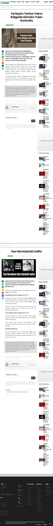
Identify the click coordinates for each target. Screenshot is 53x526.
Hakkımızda (3, 502)
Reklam (27, 2)
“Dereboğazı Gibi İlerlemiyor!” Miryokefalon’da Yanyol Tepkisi (47, 197)
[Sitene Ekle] (4, 497)
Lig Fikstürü (39, 498)
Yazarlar (20, 495)
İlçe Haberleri (10, 7)
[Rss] (13, 494)
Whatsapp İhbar (4, 513)
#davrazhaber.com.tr (15, 358)
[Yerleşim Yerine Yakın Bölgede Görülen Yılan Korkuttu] (19, 38)
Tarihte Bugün (38, 500)
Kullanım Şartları (4, 511)
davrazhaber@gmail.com (18, 366)
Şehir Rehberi (40, 506)
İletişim (22, 506)
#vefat (7, 356)
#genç (11, 356)
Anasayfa (3, 7)
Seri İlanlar (39, 505)
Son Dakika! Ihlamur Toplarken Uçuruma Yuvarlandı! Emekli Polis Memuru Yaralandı (46, 186)
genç (7, 292)
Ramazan (13, 2)
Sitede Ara (48, 487)
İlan (23, 2)
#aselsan (29, 356)
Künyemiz (20, 503)
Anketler (48, 489)
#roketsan (23, 356)
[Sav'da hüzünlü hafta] (19, 268)
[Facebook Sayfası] (1, 494)
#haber (17, 101)
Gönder (33, 120)
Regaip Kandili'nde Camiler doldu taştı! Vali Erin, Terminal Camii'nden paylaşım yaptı (46, 228)
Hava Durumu (39, 488)
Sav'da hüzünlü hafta (45, 66)
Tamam (45, 524)
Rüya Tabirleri (49, 493)
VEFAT (24, 295)
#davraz (7, 358)
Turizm (33, 2)
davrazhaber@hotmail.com (18, 109)
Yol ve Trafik (40, 490)
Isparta (8, 245)
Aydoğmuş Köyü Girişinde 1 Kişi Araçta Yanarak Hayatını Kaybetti (46, 174)
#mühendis (17, 356)
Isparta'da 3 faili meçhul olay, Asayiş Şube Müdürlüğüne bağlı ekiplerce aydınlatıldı (46, 122)
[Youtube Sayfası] (9, 494)
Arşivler (20, 499)
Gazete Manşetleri (39, 509)
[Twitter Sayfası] (4, 494)
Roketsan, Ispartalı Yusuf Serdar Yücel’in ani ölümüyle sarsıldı (46, 58)
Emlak (37, 2)
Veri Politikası (4, 506)
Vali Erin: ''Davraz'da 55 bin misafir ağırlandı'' (46, 111)
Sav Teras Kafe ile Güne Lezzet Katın (46, 159)
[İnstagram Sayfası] (6, 494)
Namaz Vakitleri (38, 493)
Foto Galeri (20, 486)
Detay (39, 524)
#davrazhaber (23, 101)
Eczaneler (39, 496)
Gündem (30, 504)
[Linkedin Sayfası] (11, 494)
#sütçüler (11, 101)
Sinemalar (39, 503)
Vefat (31, 301)
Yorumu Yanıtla (10, 394)
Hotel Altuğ (46, 165)
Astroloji (48, 495)
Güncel (19, 2)
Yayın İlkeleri (3, 504)
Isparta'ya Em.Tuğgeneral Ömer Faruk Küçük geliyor (47, 85)
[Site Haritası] (1, 497)
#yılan (6, 101)
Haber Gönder (4, 515)
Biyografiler (48, 491)
